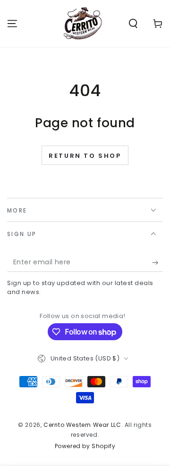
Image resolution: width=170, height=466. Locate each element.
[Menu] (12, 24)
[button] (133, 24)
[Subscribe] (157, 262)
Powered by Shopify (85, 446)
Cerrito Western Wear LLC (82, 425)
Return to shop (85, 155)
